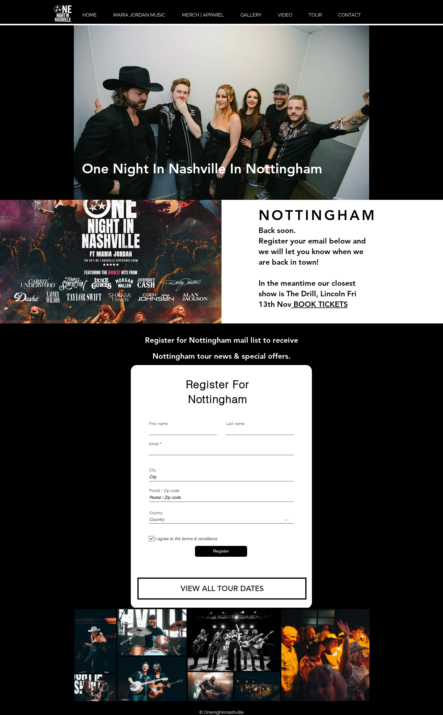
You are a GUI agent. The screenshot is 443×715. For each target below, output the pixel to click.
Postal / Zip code (164, 491)
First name (158, 424)
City (152, 470)
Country (156, 513)
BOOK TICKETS (319, 304)
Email (154, 444)
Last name (235, 424)
